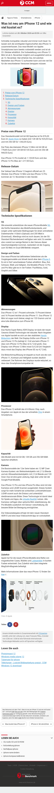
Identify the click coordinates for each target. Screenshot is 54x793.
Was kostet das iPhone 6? (15, 724)
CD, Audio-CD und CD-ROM (13, 742)
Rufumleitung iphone (11, 746)
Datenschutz (23, 765)
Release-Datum (12, 96)
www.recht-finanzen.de (27, 782)
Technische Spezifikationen (17, 99)
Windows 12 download (11, 666)
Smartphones (26, 18)
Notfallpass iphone (10, 749)
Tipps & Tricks (12, 18)
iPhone (37, 18)
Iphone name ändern (11, 753)
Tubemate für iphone (10, 659)
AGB (15, 765)
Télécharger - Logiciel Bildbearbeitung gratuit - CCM (23, 663)
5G (9, 102)
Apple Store (14, 139)
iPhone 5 (46, 259)
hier (3, 574)
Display (11, 111)
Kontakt (33, 765)
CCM (12, 711)
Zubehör (11, 123)
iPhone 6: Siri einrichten (40, 724)
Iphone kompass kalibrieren (14, 756)
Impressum (41, 765)
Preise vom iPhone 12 (14, 93)
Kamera (11, 120)
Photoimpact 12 (8, 653)
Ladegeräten (37, 561)
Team (10, 765)
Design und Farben (16, 105)
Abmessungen (14, 108)
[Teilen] (9, 624)
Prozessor (12, 114)
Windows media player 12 (12, 656)
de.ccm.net (18, 711)
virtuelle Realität (30, 499)
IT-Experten (43, 633)
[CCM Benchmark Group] (27, 776)
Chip (40, 412)
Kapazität (12, 117)
